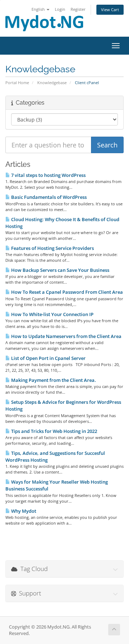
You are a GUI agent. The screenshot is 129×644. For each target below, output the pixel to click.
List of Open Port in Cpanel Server (48, 358)
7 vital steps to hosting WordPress (48, 175)
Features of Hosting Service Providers (52, 248)
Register (78, 9)
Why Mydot (23, 511)
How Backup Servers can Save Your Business (59, 270)
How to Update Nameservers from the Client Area (65, 336)
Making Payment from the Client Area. (53, 380)
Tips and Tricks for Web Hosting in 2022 (53, 431)
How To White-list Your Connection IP (52, 314)
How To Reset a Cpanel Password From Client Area (66, 292)
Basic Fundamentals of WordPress (48, 197)
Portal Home (17, 82)
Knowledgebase (52, 82)
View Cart (110, 9)
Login (60, 9)
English (39, 9)
